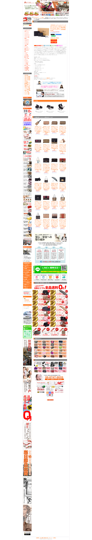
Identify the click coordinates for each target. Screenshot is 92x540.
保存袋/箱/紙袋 (26, 67)
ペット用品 (26, 66)
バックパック (26, 33)
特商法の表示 (46, 537)
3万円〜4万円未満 (27, 79)
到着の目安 (26, 277)
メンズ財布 (26, 63)
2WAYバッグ (26, 31)
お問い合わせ (52, 2)
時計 (25, 51)
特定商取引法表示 (27, 263)
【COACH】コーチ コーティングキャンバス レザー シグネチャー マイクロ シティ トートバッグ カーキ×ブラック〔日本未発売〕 (62, 204)
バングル (25, 53)
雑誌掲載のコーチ (27, 83)
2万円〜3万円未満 (27, 78)
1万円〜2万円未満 (27, 77)
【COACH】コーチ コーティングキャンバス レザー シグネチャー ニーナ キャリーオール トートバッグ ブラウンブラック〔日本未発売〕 (38, 222)
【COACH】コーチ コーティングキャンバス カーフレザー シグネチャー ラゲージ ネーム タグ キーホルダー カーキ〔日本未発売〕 (38, 129)
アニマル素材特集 (27, 89)
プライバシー (51, 537)
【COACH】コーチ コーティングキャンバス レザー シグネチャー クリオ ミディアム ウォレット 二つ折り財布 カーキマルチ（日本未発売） (62, 167)
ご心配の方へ (26, 273)
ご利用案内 (46, 2)
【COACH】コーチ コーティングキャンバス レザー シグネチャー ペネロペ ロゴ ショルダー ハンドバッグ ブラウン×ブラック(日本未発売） (46, 186)
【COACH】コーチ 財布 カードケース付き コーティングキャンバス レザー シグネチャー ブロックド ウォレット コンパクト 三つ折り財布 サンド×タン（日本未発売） (62, 148)
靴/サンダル (26, 57)
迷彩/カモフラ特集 (27, 90)
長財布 (25, 38)
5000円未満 (26, 75)
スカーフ (25, 59)
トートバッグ (26, 32)
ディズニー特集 (26, 92)
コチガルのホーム (36, 17)
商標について (26, 286)
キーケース (26, 46)
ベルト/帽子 (26, 54)
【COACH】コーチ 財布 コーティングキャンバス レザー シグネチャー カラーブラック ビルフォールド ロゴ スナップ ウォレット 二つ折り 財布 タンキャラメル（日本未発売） (62, 223)
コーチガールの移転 (27, 270)
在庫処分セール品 (27, 85)
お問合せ (54, 537)
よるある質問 (41, 537)
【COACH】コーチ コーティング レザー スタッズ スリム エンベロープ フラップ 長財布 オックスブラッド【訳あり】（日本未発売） (37, 147)
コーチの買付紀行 (27, 275)
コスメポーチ (26, 39)
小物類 (25, 45)
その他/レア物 (26, 70)
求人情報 (25, 279)
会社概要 (25, 268)
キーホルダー (26, 47)
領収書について (26, 284)
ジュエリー (26, 52)
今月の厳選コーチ (27, 82)
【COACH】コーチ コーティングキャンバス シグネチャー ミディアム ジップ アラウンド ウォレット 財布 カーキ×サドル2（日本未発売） (46, 147)
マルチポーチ (26, 40)
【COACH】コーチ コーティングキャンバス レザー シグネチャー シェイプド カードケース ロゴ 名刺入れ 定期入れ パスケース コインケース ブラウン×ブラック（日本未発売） (46, 168)
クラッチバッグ (26, 34)
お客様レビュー (26, 266)
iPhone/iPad (26, 50)
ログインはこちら (27, 301)
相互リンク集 (26, 280)
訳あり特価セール (27, 84)
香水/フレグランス (27, 65)
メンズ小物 (26, 64)
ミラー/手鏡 (26, 44)
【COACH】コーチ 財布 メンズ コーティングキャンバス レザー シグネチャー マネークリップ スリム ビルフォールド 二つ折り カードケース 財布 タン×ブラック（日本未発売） (46, 223)
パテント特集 (26, 91)
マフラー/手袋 (26, 58)
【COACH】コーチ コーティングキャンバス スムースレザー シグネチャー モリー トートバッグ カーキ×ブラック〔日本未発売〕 (54, 204)
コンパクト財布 (26, 37)
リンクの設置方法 (27, 282)
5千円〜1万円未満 (27, 76)
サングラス (26, 60)
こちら (44, 79)
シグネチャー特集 (27, 88)
